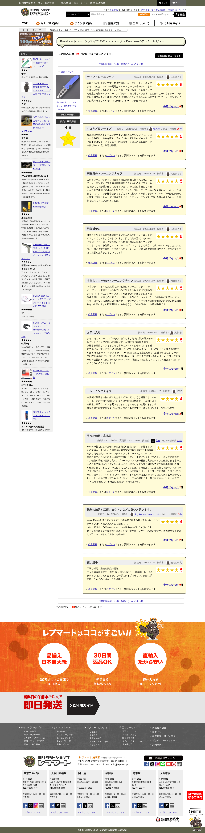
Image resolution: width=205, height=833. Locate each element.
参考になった (171, 106)
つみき (156, 128)
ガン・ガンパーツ (32, 734)
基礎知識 (61, 731)
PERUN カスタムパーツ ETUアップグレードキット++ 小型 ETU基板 (41, 301)
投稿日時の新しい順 (109, 63)
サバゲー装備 (30, 731)
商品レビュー (63, 744)
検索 (182, 14)
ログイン (110, 110)
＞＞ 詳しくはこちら (32, 812)
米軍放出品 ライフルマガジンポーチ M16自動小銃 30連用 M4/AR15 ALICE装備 (35, 124)
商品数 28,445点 (70, 2)
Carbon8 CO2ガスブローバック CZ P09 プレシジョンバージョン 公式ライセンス (35, 251)
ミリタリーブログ (65, 734)
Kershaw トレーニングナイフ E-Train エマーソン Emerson (67, 105)
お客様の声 (95, 744)
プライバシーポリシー (164, 740)
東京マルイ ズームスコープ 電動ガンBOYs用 (41, 165)
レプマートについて (97, 727)
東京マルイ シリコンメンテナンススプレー (41, 415)
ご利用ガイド (159, 744)
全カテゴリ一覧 (64, 741)
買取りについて (129, 731)
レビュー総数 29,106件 (93, 2)
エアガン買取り (129, 734)
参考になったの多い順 (132, 63)
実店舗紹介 (161, 9)
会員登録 (114, 9)
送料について (147, 9)
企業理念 (94, 734)
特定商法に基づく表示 (164, 736)
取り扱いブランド (65, 737)
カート (178, 2)
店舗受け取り (128, 744)
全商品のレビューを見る (169, 55)
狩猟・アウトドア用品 (34, 741)
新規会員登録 (159, 727)
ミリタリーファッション (35, 737)
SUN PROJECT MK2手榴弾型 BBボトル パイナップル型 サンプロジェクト (35, 90)
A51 (158, 440)
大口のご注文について (132, 741)
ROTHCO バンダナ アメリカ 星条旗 (41, 374)
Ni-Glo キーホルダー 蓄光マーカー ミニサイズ (41, 63)
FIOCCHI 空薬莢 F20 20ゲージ (41, 204)
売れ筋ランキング (176, 9)
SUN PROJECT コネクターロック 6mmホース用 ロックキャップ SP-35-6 (35, 329)
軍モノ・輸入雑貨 (32, 744)
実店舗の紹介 (96, 738)
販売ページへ (66, 71)
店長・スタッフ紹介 (99, 741)
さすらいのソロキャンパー (147, 514)
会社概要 (94, 731)
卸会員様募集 (128, 737)
